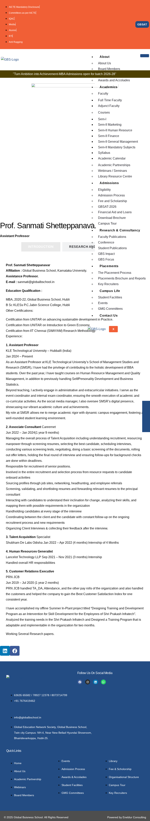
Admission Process (111, 195)
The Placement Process (114, 272)
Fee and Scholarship (112, 201)
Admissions (109, 183)
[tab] (40, 247)
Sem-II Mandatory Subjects (116, 147)
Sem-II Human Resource (115, 130)
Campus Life (110, 291)
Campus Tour (107, 223)
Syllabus (104, 152)
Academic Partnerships (114, 165)
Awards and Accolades (114, 80)
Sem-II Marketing (109, 124)
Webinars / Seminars (112, 170)
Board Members (109, 69)
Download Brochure (112, 217)
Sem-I (102, 119)
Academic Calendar (112, 158)
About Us (104, 63)
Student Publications (112, 248)
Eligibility (104, 189)
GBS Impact (106, 253)
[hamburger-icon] (144, 55)
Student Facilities (110, 297)
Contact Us (109, 315)
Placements (109, 266)
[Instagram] (87, 682)
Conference (106, 242)
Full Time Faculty (110, 100)
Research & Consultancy (120, 230)
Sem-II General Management (118, 141)
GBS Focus (106, 259)
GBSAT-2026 (107, 206)
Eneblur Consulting (134, 817)
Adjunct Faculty (109, 105)
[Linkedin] (5, 651)
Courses (104, 112)
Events (103, 303)
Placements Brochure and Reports (122, 278)
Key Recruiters (108, 284)
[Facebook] (15, 651)
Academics (109, 87)
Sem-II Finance (108, 136)
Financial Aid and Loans (115, 212)
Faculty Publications (112, 236)
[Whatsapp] (103, 682)
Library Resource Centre (115, 176)
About (105, 56)
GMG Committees (110, 308)
